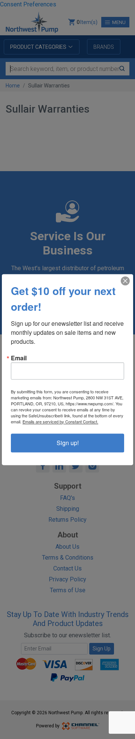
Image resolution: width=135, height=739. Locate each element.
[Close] (125, 280)
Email (19, 358)
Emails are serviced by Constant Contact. (60, 421)
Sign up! (68, 442)
